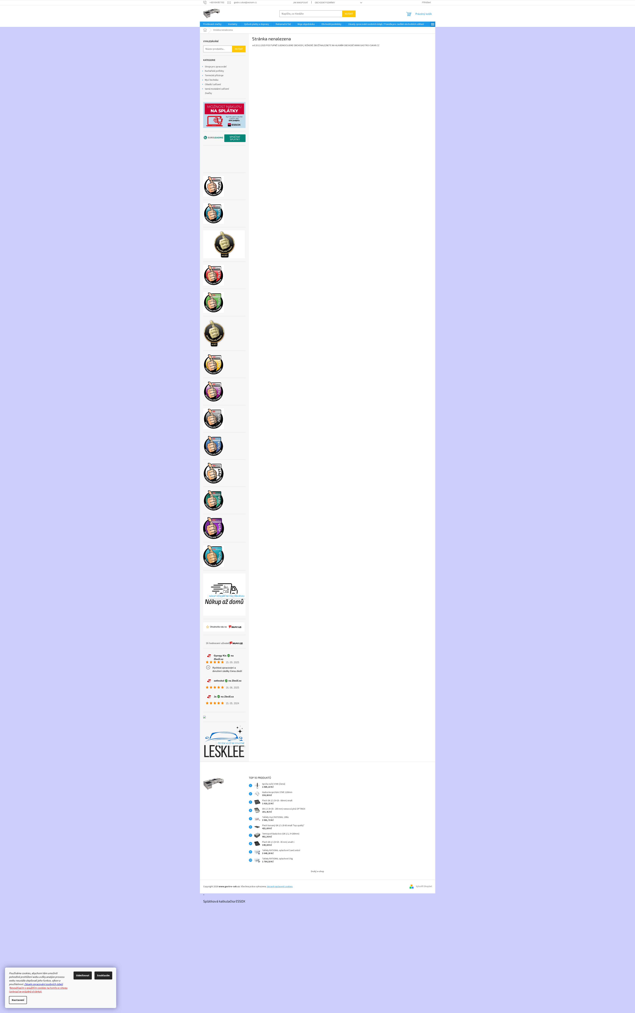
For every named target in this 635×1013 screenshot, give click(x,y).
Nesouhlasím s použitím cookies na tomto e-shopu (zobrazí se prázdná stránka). (38, 989)
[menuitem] (212, 24)
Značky (208, 93)
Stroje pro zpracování (215, 66)
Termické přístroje (214, 75)
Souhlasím (103, 975)
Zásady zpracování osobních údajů (43, 984)
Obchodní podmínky (325, 2)
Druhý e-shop (317, 871)
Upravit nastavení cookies (280, 886)
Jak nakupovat (300, 2)
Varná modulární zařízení (217, 89)
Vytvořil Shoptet (424, 886)
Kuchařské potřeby (214, 71)
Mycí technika (211, 80)
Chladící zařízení (213, 84)
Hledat (349, 13)
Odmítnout (82, 975)
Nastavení (18, 1000)
